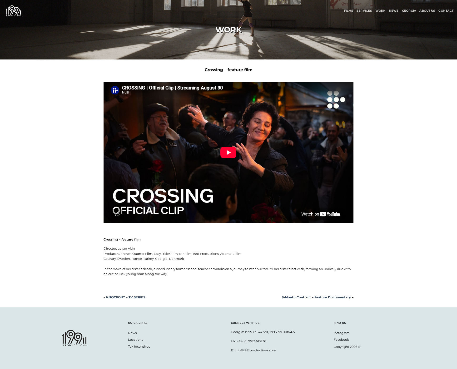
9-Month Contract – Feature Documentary (316, 297)
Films (348, 10)
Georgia (409, 10)
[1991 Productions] (15, 11)
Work (380, 10)
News (394, 10)
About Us (427, 10)
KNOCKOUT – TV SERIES (125, 297)
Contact (445, 10)
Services (364, 10)
